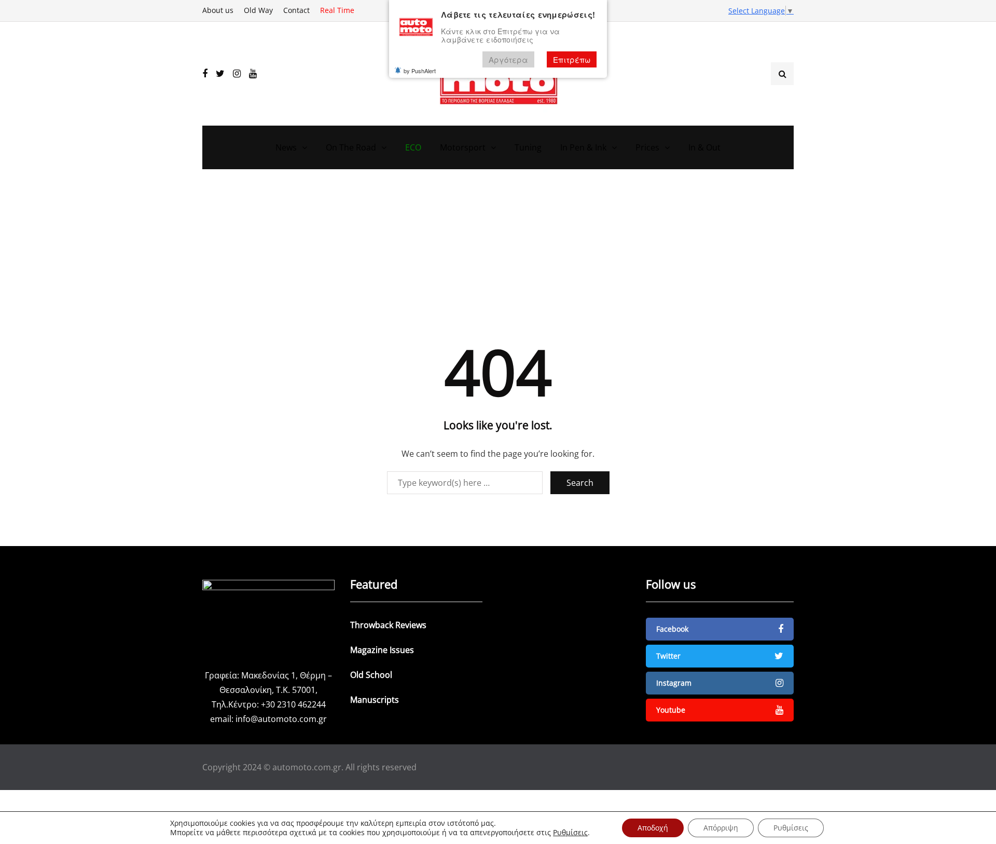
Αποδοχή (653, 828)
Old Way (258, 10)
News (286, 147)
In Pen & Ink (583, 147)
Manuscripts (374, 699)
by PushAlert (420, 70)
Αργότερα (508, 59)
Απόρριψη (720, 828)
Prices (647, 147)
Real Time (337, 10)
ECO (413, 147)
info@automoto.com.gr (281, 719)
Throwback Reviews (388, 625)
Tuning (528, 147)
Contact (296, 10)
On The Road (351, 147)
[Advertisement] (498, 262)
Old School (371, 674)
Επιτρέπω (571, 59)
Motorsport (463, 147)
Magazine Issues (382, 650)
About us (217, 10)
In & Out (704, 147)
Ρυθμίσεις (570, 832)
